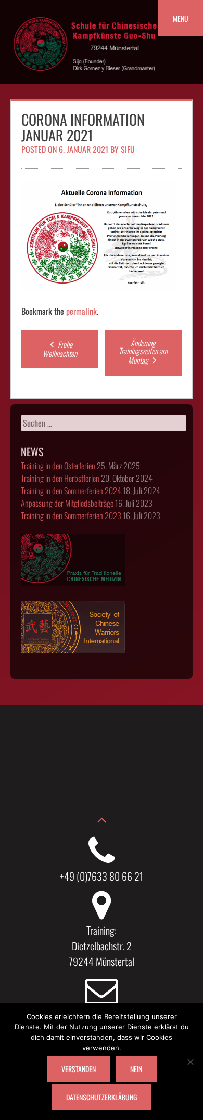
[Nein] (190, 1062)
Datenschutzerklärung (101, 1096)
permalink (81, 311)
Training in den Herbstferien (60, 478)
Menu (180, 18)
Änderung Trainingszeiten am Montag (143, 351)
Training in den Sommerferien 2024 (71, 490)
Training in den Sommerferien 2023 (71, 515)
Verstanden (78, 1068)
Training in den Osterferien (58, 465)
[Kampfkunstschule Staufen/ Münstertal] (85, 78)
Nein (136, 1068)
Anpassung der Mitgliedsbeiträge (67, 503)
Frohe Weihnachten (60, 349)
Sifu (128, 149)
